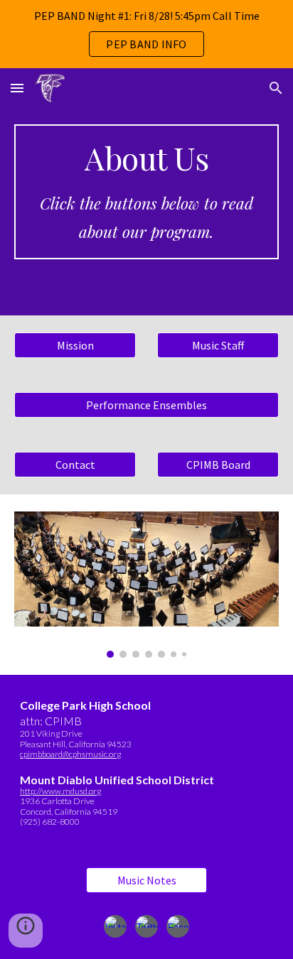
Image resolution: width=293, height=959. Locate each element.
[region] (146, 34)
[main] (146, 191)
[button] (17, 87)
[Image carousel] (146, 584)
